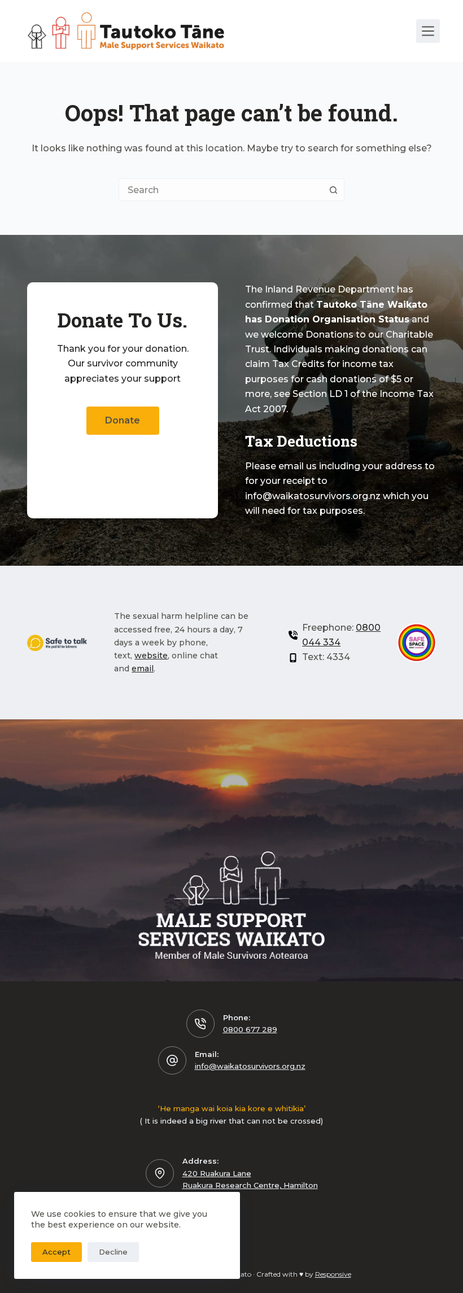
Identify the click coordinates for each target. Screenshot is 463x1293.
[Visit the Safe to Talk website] (57, 643)
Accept (56, 1251)
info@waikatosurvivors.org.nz (250, 1066)
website (151, 655)
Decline (113, 1251)
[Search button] (333, 189)
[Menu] (428, 31)
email (143, 668)
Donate (122, 420)
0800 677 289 (250, 1029)
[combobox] (220, 189)
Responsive (333, 1274)
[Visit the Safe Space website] (416, 642)
